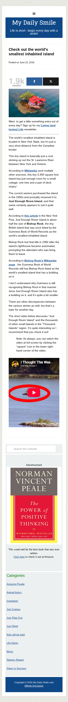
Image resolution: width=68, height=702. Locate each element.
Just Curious (13, 609)
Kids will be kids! (16, 634)
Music (10, 651)
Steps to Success (16, 668)
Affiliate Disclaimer (33, 686)
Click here (19, 556)
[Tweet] (51, 81)
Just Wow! (12, 626)
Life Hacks (12, 643)
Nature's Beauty (15, 659)
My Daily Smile (34, 22)
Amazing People (16, 584)
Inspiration (12, 601)
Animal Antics (14, 592)
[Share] (34, 81)
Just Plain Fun (14, 617)
